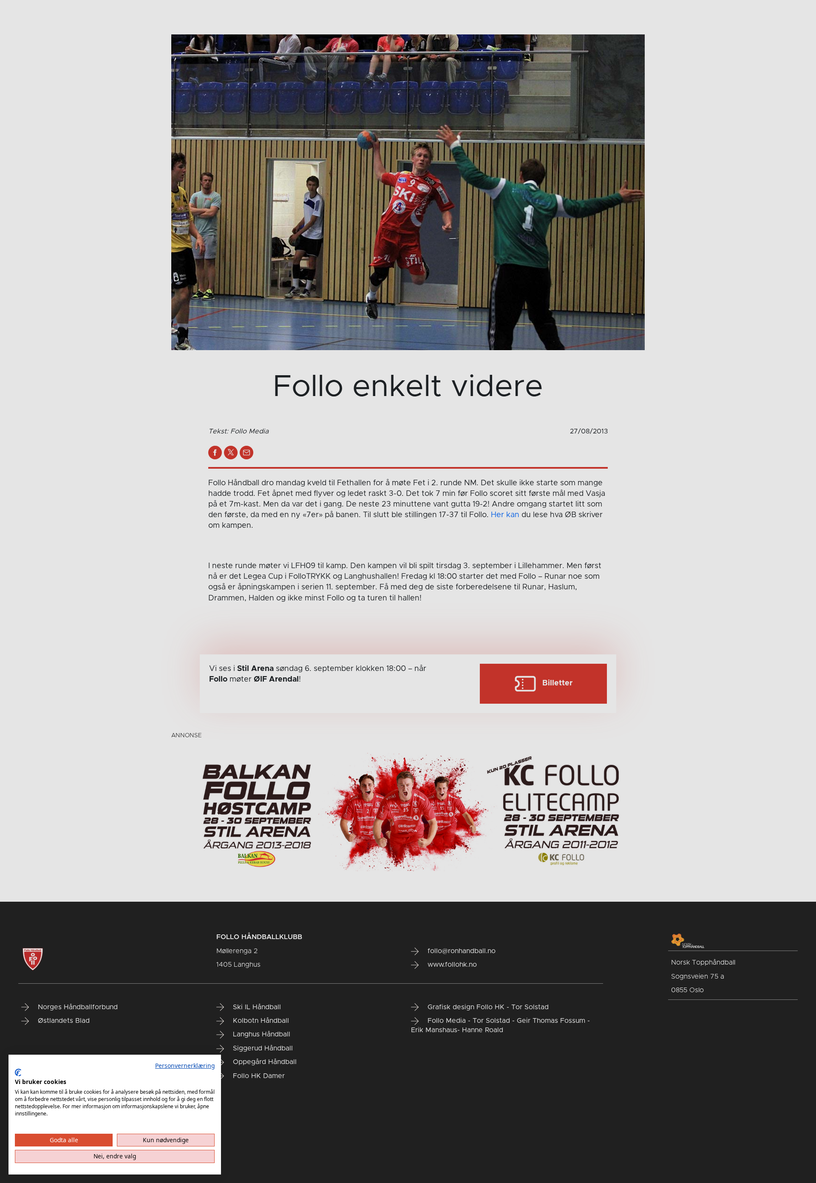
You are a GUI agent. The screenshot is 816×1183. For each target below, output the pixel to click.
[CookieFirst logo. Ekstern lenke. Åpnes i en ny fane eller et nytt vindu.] (18, 1072)
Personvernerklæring (185, 1065)
